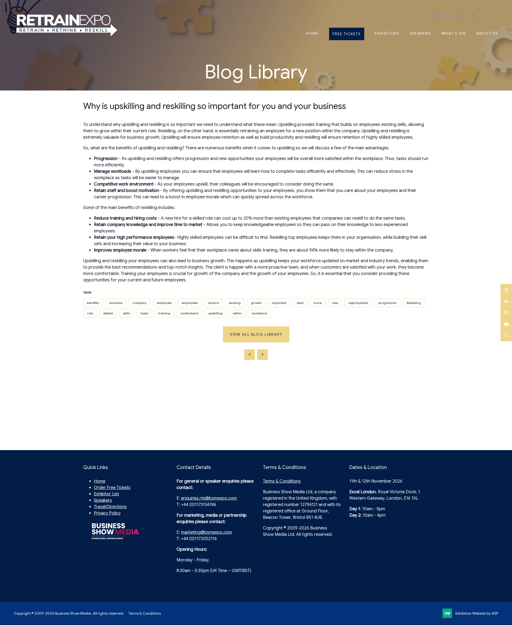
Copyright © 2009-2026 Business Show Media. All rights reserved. (69, 613)
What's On (453, 33)
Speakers (420, 33)
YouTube (506, 324)
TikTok (473, 16)
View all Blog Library (256, 334)
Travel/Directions (110, 506)
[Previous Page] (249, 354)
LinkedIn (506, 301)
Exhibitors (387, 33)
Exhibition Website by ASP (476, 613)
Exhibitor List (106, 494)
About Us (487, 33)
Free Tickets (347, 33)
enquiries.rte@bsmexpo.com (209, 498)
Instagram (460, 16)
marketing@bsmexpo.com (206, 532)
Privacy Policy (107, 513)
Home (312, 33)
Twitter (435, 16)
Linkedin (448, 16)
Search (485, 16)
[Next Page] (262, 354)
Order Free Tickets (112, 487)
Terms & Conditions (282, 481)
